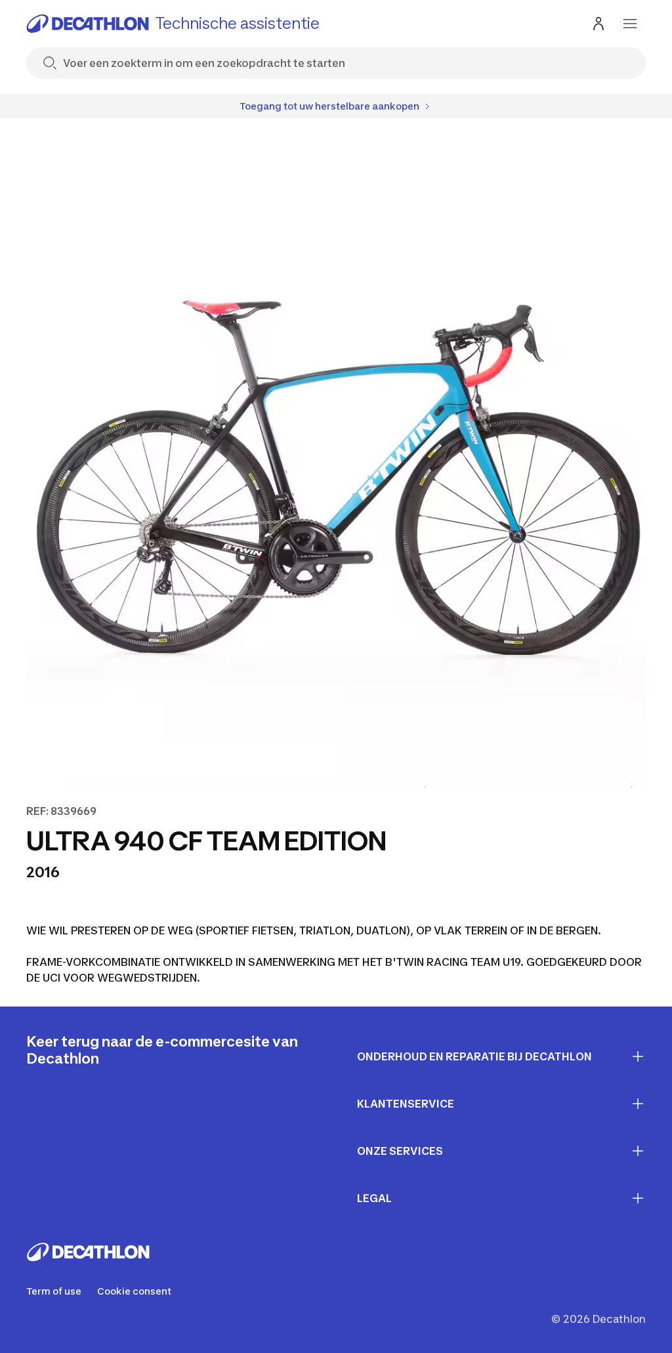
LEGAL (374, 1198)
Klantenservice (405, 1103)
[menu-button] (630, 23)
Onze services (400, 1150)
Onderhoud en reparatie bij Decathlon (474, 1056)
